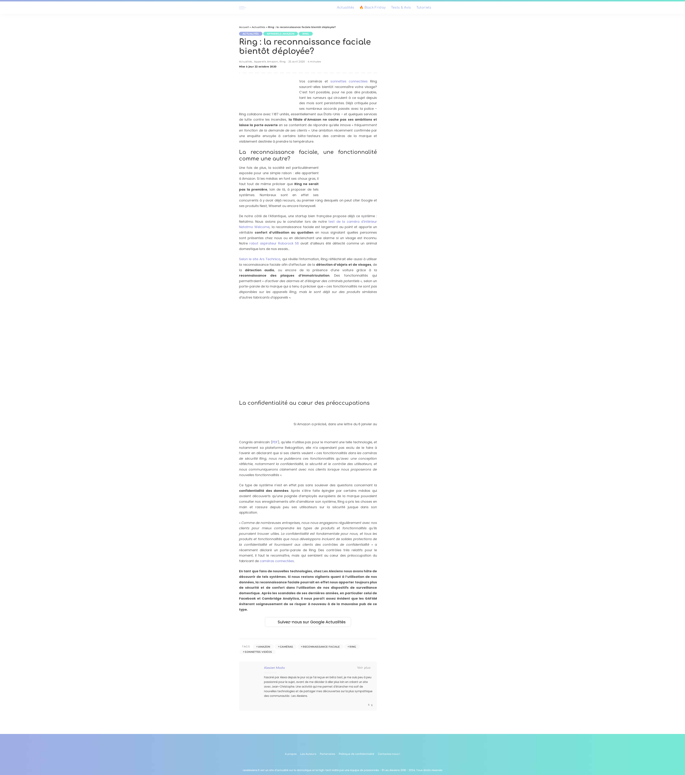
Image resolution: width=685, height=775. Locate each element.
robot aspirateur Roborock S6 (274, 243)
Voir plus (364, 667)
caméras (286, 646)
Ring (305, 33)
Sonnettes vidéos (258, 651)
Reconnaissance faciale (321, 646)
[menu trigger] (244, 7)
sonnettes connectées (349, 81)
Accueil (244, 27)
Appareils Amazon (280, 33)
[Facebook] (368, 705)
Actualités (258, 27)
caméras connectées (277, 561)
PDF (275, 442)
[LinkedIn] (371, 705)
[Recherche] (444, 7)
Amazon (264, 646)
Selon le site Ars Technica (259, 259)
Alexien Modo (274, 668)
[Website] (365, 705)
